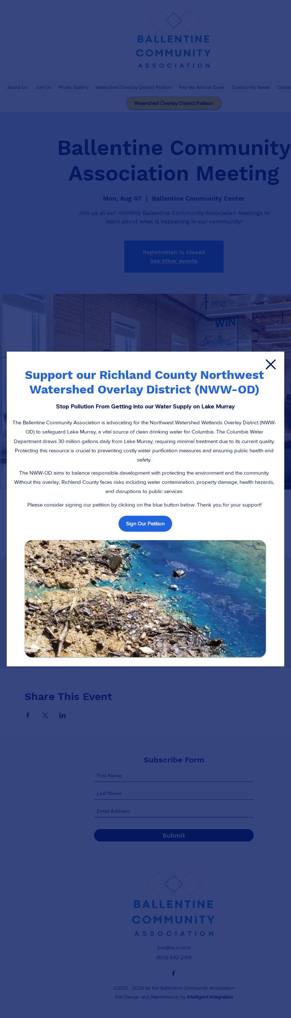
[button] (271, 364)
